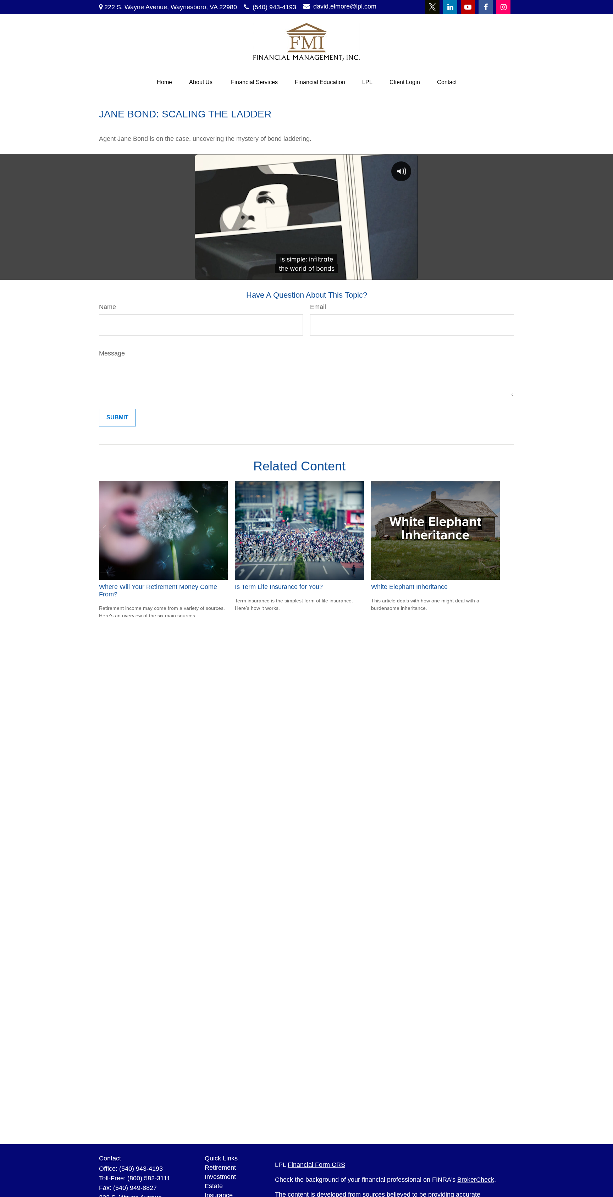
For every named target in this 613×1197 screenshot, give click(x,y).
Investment (220, 1176)
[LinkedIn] (450, 7)
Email (318, 306)
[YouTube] (468, 7)
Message (112, 353)
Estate (214, 1186)
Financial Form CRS (316, 1164)
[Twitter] (432, 7)
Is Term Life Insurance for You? (279, 586)
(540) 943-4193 (274, 7)
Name (107, 306)
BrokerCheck (475, 1179)
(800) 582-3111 (148, 1178)
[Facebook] (486, 7)
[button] (164, 82)
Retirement (220, 1167)
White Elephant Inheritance (409, 586)
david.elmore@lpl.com (344, 6)
